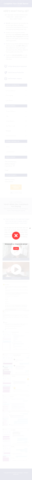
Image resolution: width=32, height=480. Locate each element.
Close (16, 248)
